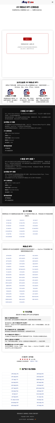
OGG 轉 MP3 (35, 285)
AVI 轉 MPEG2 (9, 231)
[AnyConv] (27, 2)
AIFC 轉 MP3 (35, 258)
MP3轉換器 (8, 198)
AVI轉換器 (7, 148)
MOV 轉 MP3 (9, 280)
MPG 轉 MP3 (22, 283)
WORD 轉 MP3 (9, 302)
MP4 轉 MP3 (35, 280)
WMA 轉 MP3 (22, 299)
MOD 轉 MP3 (35, 277)
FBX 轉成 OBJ (40, 399)
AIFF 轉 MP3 (9, 261)
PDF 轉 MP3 (22, 288)
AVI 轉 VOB (22, 234)
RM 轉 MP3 (8, 291)
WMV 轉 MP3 (35, 299)
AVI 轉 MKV (22, 225)
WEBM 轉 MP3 (9, 299)
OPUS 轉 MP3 (9, 288)
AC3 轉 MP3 (8, 258)
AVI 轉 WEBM (9, 236)
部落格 (31, 413)
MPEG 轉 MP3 (9, 283)
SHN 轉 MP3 (22, 291)
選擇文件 (27, 39)
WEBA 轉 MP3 (35, 296)
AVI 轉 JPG (35, 223)
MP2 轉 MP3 (22, 280)
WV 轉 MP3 (22, 302)
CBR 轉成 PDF (40, 391)
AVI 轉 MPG (22, 231)
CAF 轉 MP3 (35, 266)
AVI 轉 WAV (35, 234)
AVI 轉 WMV (22, 236)
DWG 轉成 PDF (40, 376)
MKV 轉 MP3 (22, 277)
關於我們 (35, 413)
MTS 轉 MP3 (35, 283)
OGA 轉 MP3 (22, 285)
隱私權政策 (20, 413)
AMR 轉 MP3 (35, 261)
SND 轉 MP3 (35, 291)
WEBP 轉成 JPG (40, 379)
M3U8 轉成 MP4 (40, 394)
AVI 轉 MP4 (22, 228)
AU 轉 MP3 (8, 266)
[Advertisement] (27, 66)
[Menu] (52, 2)
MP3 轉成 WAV (40, 382)
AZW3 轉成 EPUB (40, 388)
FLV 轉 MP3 (8, 272)
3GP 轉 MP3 (8, 255)
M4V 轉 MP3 (8, 277)
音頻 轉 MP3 (35, 263)
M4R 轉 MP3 (35, 274)
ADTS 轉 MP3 (22, 258)
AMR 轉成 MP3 (40, 373)
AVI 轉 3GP (8, 220)
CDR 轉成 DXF (40, 385)
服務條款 (26, 413)
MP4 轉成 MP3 (14, 376)
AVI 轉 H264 (8, 223)
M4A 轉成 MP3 (14, 382)
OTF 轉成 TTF (15, 379)
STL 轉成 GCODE (15, 399)
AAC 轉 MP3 (35, 255)
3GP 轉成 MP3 (15, 397)
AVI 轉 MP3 (8, 228)
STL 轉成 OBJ (40, 397)
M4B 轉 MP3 (22, 274)
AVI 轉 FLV (22, 220)
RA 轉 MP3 (35, 288)
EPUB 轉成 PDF (14, 402)
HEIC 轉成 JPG (40, 402)
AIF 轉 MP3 (22, 261)
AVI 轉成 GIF (15, 394)
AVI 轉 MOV (35, 225)
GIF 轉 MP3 (22, 272)
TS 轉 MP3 (22, 294)
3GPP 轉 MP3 (22, 255)
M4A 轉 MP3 (8, 274)
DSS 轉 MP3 (8, 269)
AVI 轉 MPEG (35, 228)
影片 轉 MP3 (35, 294)
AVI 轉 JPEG (22, 223)
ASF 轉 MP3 (22, 263)
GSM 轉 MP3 (35, 272)
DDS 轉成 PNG (14, 391)
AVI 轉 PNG (8, 234)
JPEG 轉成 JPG (14, 373)
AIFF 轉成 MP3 (14, 388)
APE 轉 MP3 (8, 263)
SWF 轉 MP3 (9, 294)
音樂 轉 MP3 (8, 285)
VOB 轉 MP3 (8, 296)
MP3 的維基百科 (9, 200)
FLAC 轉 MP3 (35, 269)
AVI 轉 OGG (35, 231)
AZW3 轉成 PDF (15, 405)
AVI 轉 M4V (8, 225)
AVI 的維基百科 (9, 150)
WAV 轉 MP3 (22, 296)
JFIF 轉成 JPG (40, 405)
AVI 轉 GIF (35, 220)
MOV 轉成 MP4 (14, 385)
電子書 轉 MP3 (22, 269)
